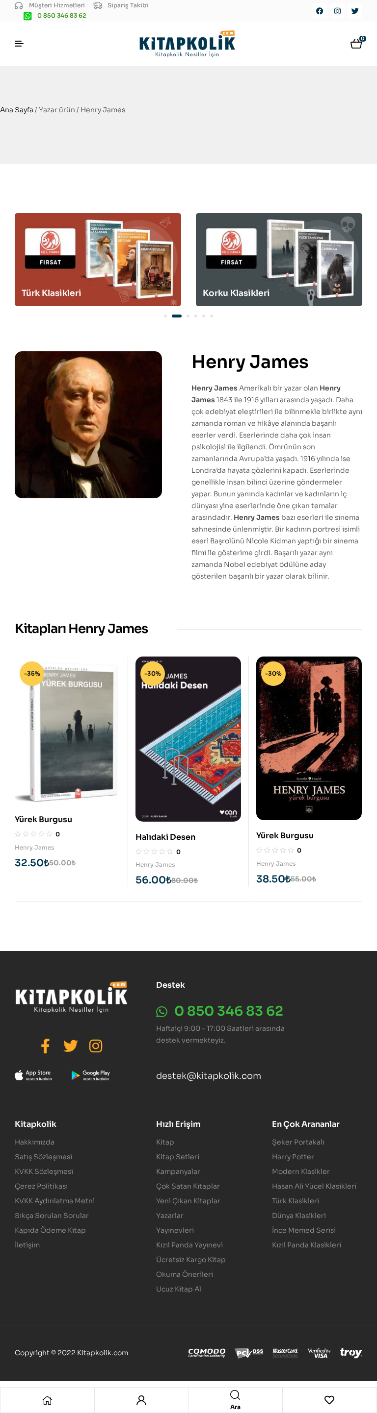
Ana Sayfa (16, 109)
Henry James (34, 847)
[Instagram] (337, 10)
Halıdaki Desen (165, 837)
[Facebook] (319, 10)
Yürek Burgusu (43, 819)
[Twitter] (355, 10)
